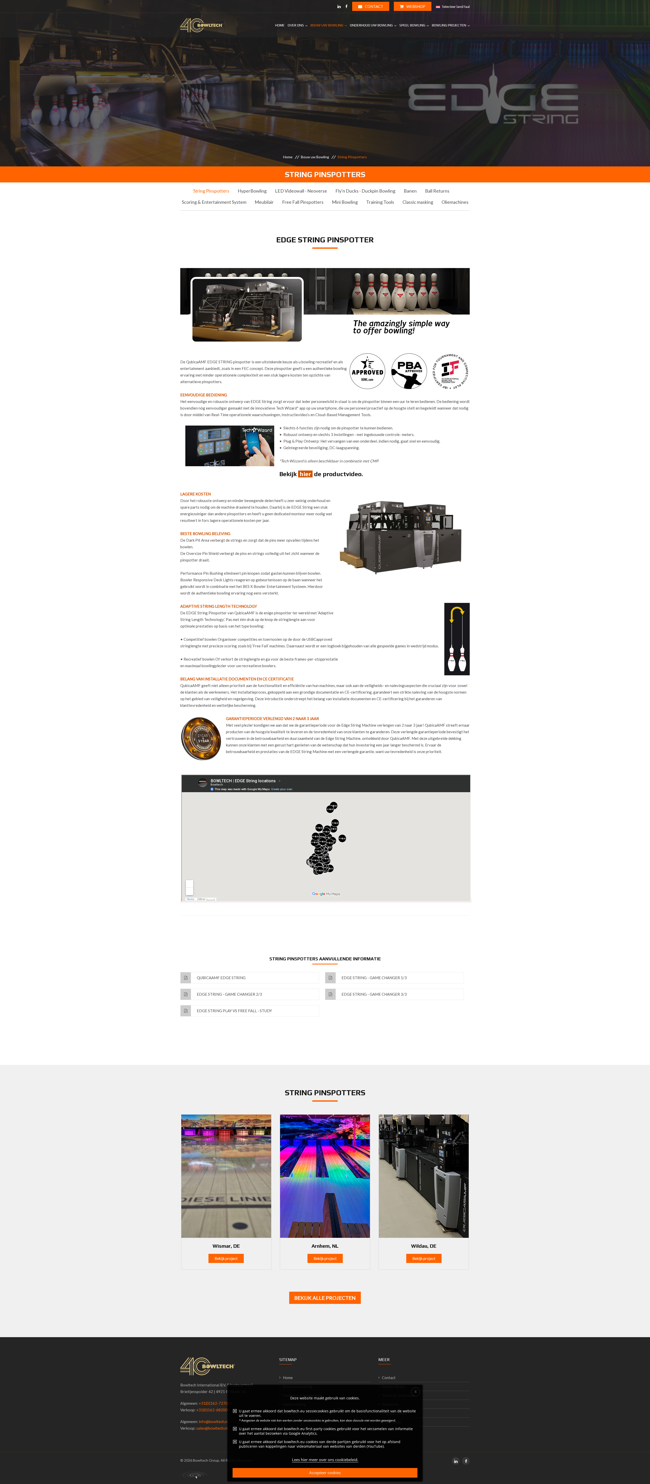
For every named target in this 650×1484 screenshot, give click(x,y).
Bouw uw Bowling (327, 25)
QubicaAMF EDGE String (221, 977)
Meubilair (264, 202)
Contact (373, 6)
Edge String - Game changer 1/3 (374, 977)
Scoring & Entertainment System (214, 202)
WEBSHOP (415, 6)
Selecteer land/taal (455, 7)
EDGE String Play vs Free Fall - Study (234, 1010)
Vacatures (390, 1404)
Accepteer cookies (325, 1472)
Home (280, 25)
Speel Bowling (412, 25)
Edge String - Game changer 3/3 (374, 994)
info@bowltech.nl (213, 1421)
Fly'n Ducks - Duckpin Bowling (365, 191)
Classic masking (417, 202)
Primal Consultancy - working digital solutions (193, 1475)
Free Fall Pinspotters (302, 202)
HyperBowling (252, 191)
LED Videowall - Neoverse (301, 191)
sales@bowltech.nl (212, 1428)
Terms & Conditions (398, 1395)
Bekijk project (226, 1258)
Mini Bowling (345, 202)
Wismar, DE (226, 1246)
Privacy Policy (394, 1413)
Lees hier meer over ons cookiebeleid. (325, 1459)
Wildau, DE (423, 1246)
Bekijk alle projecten (325, 1298)
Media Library (393, 1386)
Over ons (296, 25)
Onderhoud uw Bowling (371, 25)
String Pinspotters (211, 191)
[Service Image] (226, 1175)
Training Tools (380, 202)
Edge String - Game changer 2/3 (229, 994)
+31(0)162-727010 (215, 1403)
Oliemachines (455, 202)
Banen (410, 191)
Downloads (391, 1422)
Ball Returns (437, 191)
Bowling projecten (449, 25)
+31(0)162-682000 (213, 1410)
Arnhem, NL (325, 1246)
